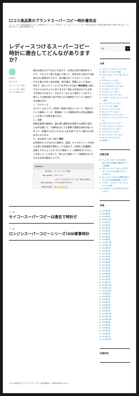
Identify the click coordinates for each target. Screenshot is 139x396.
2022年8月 (106, 262)
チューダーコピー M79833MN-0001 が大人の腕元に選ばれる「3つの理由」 (115, 163)
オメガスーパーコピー (111, 89)
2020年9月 (106, 293)
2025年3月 (106, 225)
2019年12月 (106, 313)
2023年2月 (106, 259)
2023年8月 (106, 248)
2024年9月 (106, 231)
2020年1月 (106, 310)
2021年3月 (106, 276)
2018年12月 (106, 339)
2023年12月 (106, 242)
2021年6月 (106, 271)
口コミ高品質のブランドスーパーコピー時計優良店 (52, 20)
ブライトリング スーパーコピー (115, 69)
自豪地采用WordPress (60, 383)
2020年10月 (106, 290)
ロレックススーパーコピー (112, 134)
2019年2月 (106, 333)
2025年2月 (106, 228)
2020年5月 (106, 305)
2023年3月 (106, 256)
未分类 (104, 140)
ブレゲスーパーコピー (111, 132)
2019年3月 (106, 330)
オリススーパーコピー (111, 92)
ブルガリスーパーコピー (111, 129)
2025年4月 (106, 222)
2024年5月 (106, 236)
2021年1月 (106, 282)
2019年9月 (106, 322)
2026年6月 (106, 213)
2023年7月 (106, 251)
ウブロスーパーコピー (111, 80)
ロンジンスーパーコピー (111, 137)
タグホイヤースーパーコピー (113, 114)
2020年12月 (106, 285)
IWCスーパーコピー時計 (111, 72)
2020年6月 (106, 302)
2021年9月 (106, 268)
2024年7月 (106, 233)
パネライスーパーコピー (111, 123)
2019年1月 (106, 336)
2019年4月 (106, 328)
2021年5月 (106, 273)
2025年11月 (106, 219)
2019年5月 (106, 325)
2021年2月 (106, 279)
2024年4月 (106, 239)
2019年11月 (106, 316)
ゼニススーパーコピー (111, 112)
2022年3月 (106, 265)
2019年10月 (106, 319)
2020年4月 (106, 308)
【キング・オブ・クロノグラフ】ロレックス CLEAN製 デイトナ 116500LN (115, 171)
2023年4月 (106, 253)
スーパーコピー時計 (17, 85)
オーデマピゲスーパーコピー (113, 86)
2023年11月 (106, 245)
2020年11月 (106, 288)
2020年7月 (106, 299)
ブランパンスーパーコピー (112, 126)
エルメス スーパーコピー (112, 83)
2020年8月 (106, 296)
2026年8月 (106, 211)
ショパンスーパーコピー (111, 103)
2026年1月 (106, 216)
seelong (12, 77)
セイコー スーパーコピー (112, 109)
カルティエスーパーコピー (112, 94)
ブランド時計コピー (17, 92)
